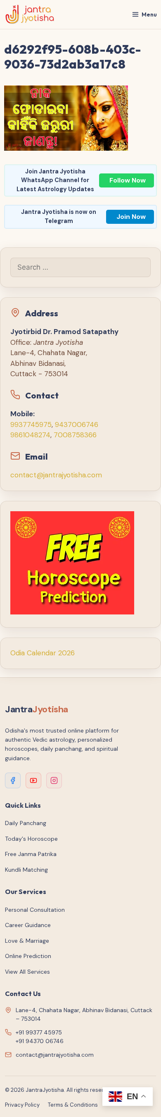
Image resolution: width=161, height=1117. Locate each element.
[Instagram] (54, 780)
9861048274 (30, 434)
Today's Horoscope (31, 838)
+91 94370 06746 (40, 1041)
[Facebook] (13, 780)
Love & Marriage (27, 940)
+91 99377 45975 (39, 1032)
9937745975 (31, 424)
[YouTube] (33, 780)
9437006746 (76, 424)
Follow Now (127, 180)
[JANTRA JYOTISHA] (30, 14)
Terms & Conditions (73, 1104)
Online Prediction (28, 956)
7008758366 (75, 434)
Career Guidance (28, 925)
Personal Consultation (35, 909)
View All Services (27, 971)
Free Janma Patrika (31, 854)
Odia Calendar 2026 (42, 652)
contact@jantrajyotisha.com (56, 474)
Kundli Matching (26, 869)
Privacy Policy (22, 1104)
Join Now (131, 216)
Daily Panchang (25, 823)
